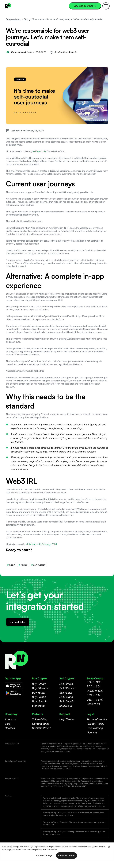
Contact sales (40, 723)
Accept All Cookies (66, 855)
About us (10, 719)
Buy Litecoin (39, 701)
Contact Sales (18, 621)
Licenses (92, 732)
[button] (105, 5)
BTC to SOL (94, 686)
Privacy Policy (95, 723)
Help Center (66, 719)
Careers (10, 728)
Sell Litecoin (66, 701)
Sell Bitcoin (66, 683)
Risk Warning (95, 728)
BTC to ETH (94, 695)
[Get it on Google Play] (14, 693)
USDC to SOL (95, 690)
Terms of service (97, 719)
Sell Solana (66, 696)
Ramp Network (13, 19)
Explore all (38, 705)
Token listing (40, 719)
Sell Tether (65, 692)
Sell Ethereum (67, 688)
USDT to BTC (95, 699)
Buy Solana (39, 696)
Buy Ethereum (40, 688)
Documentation (41, 728)
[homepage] (12, 6)
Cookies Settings (44, 855)
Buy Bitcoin (39, 683)
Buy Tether (38, 692)
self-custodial (39, 151)
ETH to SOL (94, 682)
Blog (26, 19)
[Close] (109, 847)
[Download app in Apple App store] (14, 685)
